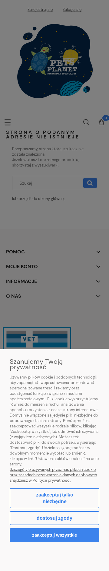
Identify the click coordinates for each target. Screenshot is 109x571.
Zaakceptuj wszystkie (54, 535)
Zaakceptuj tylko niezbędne (54, 498)
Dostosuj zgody (54, 518)
